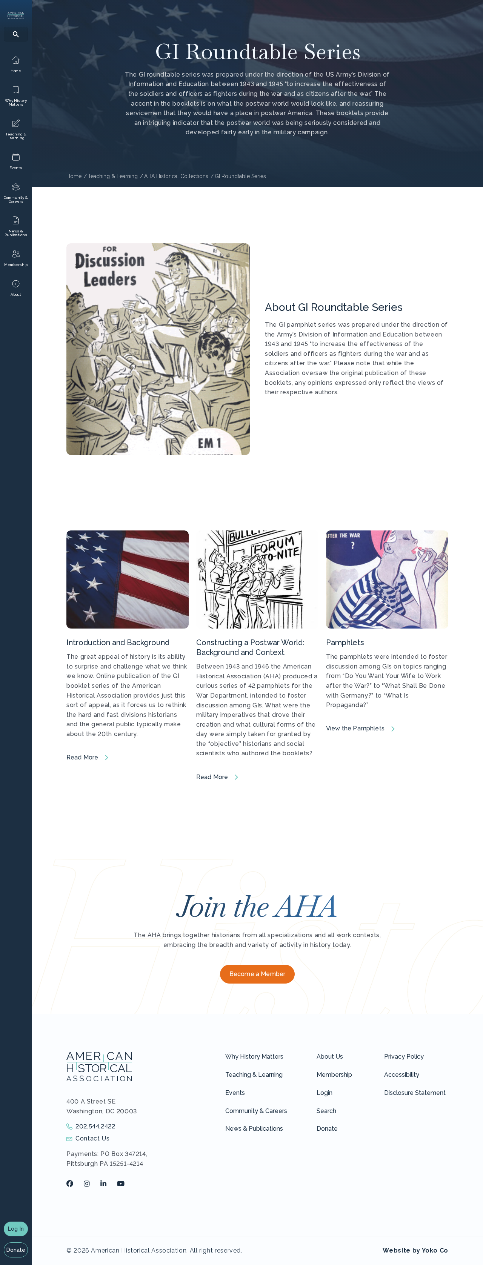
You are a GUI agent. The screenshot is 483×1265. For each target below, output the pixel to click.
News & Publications (254, 1128)
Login (324, 1092)
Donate (16, 1250)
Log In (16, 1229)
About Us (330, 1056)
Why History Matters (254, 1056)
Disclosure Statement (415, 1092)
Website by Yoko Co (415, 1250)
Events (235, 1092)
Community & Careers (256, 1110)
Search (326, 1110)
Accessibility (401, 1074)
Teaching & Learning (254, 1074)
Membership (334, 1074)
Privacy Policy (404, 1056)
